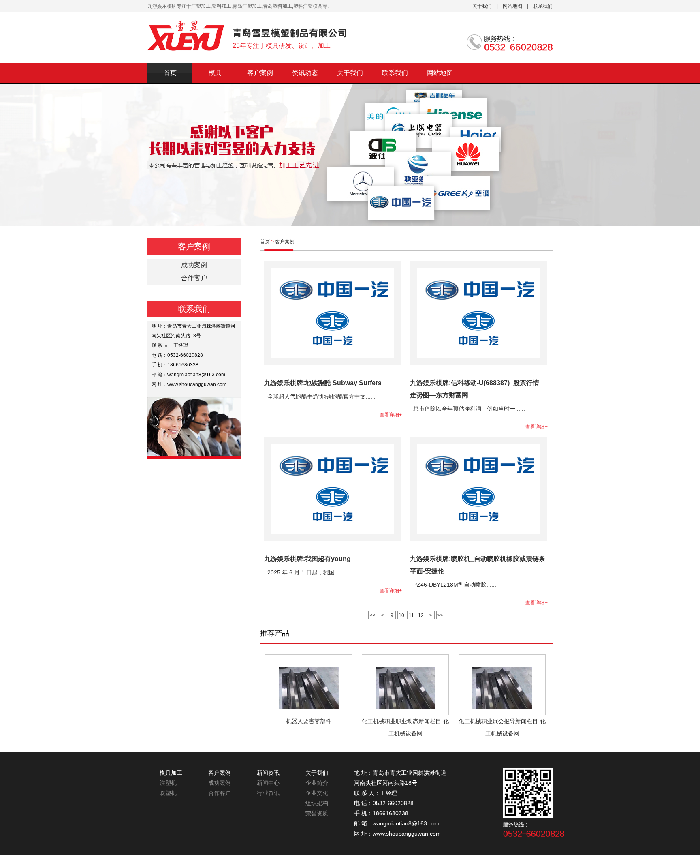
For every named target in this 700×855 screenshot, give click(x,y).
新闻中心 (268, 783)
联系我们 (543, 6)
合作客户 (219, 793)
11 (411, 615)
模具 (215, 72)
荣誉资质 (316, 813)
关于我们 (482, 6)
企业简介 (316, 783)
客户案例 (260, 72)
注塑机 (168, 783)
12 (421, 615)
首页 (170, 72)
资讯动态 (305, 72)
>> (440, 615)
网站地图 (512, 6)
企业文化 (316, 793)
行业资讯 (268, 793)
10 (401, 615)
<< (372, 615)
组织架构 (316, 803)
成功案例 (219, 783)
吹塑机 (168, 793)
